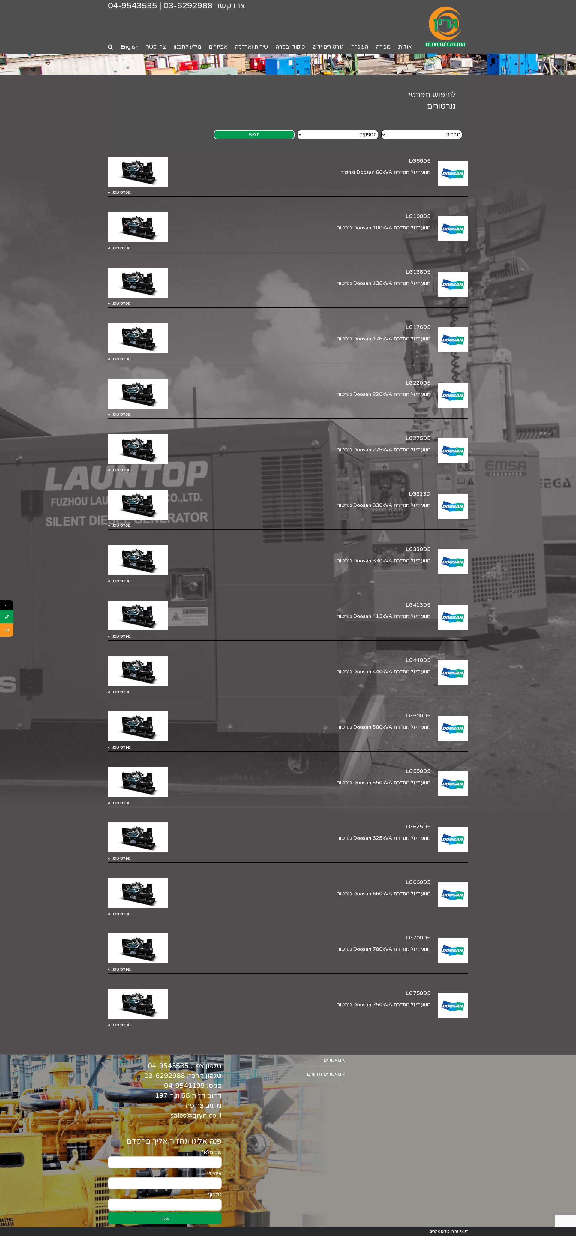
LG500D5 (418, 715)
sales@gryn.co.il (196, 1115)
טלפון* (215, 1194)
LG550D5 (418, 771)
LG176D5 (418, 327)
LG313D (419, 493)
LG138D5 (418, 271)
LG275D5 (418, 438)
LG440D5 (418, 660)
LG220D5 (418, 382)
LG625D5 (418, 826)
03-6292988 (188, 6)
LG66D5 (419, 160)
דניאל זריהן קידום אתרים (449, 1231)
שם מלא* (212, 1152)
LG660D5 (418, 882)
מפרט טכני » (119, 192)
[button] (110, 47)
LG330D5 (418, 549)
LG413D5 (418, 604)
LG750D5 (418, 993)
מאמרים (332, 1060)
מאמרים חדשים (324, 1074)
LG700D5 (418, 937)
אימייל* (214, 1173)
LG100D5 (418, 216)
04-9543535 (132, 6)
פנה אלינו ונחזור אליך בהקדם (174, 1141)
